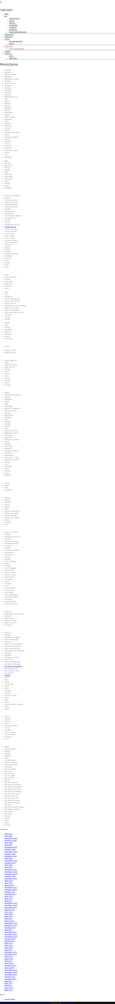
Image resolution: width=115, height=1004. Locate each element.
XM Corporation (68, 1003)
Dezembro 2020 (10, 851)
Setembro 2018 (10, 878)
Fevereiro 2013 (10, 965)
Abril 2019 (8, 867)
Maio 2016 (8, 916)
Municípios (8, 46)
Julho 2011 (8, 981)
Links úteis (13, 58)
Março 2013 (9, 963)
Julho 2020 (8, 858)
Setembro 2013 (10, 954)
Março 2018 (9, 885)
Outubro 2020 (9, 854)
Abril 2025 (8, 836)
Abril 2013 (8, 961)
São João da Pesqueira (13, 666)
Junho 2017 (8, 896)
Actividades (13, 25)
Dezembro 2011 (10, 974)
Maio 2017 (8, 898)
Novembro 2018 (10, 874)
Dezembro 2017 (10, 887)
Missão (11, 21)
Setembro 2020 (10, 856)
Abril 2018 (8, 883)
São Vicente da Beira (16, 49)
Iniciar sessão (9, 999)
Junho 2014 (8, 945)
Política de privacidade (17, 32)
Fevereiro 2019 (10, 869)
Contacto (8, 54)
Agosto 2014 (9, 941)
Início (6, 14)
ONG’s (11, 56)
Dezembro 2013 (10, 952)
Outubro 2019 (9, 863)
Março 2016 (9, 921)
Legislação (13, 30)
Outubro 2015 (9, 927)
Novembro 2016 (10, 905)
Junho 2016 (8, 914)
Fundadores (9, 35)
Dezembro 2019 (10, 860)
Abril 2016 (8, 918)
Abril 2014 (8, 950)
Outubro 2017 (9, 892)
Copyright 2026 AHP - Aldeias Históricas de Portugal (20, 1003)
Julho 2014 (8, 943)
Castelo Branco (10, 227)
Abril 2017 (8, 901)
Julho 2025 (8, 834)
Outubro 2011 (9, 977)
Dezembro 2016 (10, 903)
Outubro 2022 (9, 849)
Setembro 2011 (10, 979)
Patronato (8, 37)
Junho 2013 (8, 959)
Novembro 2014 (10, 936)
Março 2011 (9, 988)
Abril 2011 (8, 985)
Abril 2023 (8, 845)
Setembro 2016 (10, 907)
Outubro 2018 (9, 876)
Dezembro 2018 (10, 872)
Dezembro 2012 (10, 970)
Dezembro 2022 (10, 847)
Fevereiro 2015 (10, 932)
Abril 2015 (8, 930)
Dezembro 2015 (10, 923)
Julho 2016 (8, 912)
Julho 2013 (8, 956)
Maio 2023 (8, 843)
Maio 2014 (8, 947)
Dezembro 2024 (10, 838)
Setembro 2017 (10, 894)
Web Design (46, 1003)
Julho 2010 (8, 990)
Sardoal (7, 675)
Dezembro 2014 (10, 934)
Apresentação (14, 19)
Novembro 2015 (10, 925)
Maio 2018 (8, 880)
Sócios (7, 39)
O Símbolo (13, 27)
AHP (5, 16)
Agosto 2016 (9, 910)
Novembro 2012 (10, 972)
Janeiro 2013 (9, 968)
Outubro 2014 (9, 939)
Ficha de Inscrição (16, 41)
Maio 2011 (8, 983)
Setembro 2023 (10, 840)
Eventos (12, 23)
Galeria (7, 51)
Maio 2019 (8, 865)
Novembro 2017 (10, 889)
